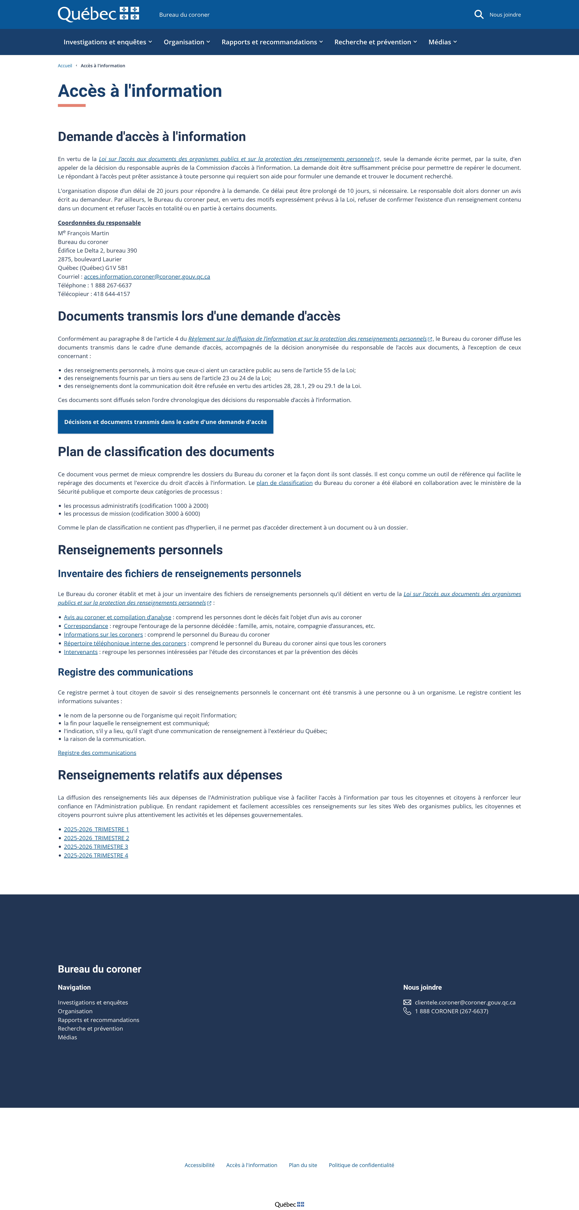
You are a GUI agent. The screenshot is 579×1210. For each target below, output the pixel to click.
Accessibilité (200, 1165)
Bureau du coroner (184, 14)
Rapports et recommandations (98, 1020)
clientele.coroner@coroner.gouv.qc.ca (465, 1002)
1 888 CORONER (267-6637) (451, 1011)
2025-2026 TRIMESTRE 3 (96, 846)
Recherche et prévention (90, 1028)
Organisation (75, 1011)
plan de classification (284, 483)
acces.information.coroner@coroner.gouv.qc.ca (147, 276)
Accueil (65, 65)
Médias (67, 1037)
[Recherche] (479, 14)
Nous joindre (505, 14)
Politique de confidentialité (361, 1165)
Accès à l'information (251, 1165)
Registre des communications (97, 752)
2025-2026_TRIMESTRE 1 (96, 829)
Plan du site (303, 1165)
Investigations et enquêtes (93, 1002)
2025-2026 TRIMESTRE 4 (96, 855)
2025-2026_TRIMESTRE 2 (96, 838)
